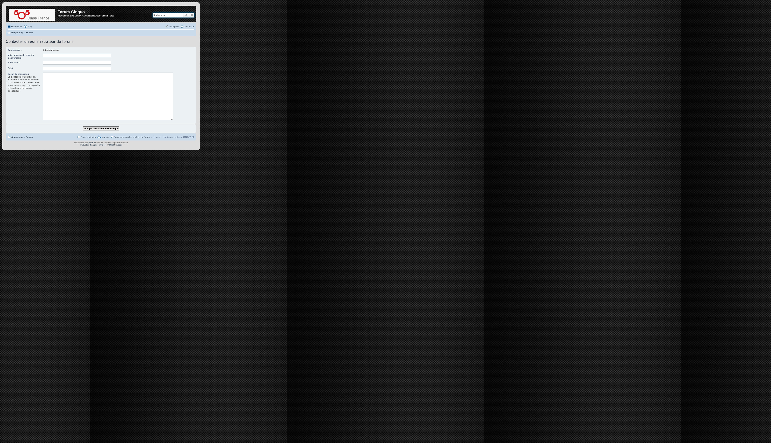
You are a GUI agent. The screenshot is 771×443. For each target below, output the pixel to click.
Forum (29, 137)
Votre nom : (14, 62)
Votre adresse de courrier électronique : (21, 56)
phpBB (92, 143)
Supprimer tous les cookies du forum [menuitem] (132, 137)
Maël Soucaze (115, 145)
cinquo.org (17, 137)
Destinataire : (15, 50)
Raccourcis (16, 26)
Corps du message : (18, 74)
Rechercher (186, 15)
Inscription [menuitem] (174, 26)
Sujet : (11, 68)
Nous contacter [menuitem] (88, 137)
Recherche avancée (191, 15)
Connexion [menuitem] (189, 26)
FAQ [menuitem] (30, 26)
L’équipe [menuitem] (105, 137)
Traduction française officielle (93, 145)
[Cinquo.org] (32, 14)
